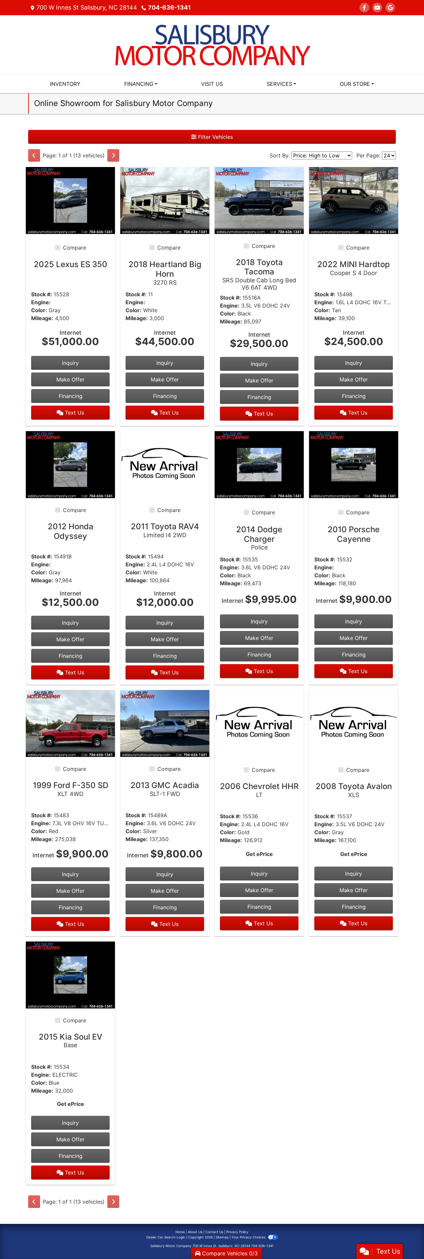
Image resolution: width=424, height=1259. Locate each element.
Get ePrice (259, 854)
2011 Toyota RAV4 (165, 530)
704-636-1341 (169, 7)
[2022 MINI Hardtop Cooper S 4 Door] (353, 200)
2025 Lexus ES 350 (70, 264)
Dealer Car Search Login (165, 1237)
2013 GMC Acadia (165, 788)
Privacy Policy (237, 1232)
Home (180, 1232)
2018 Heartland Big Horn (165, 272)
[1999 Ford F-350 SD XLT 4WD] (70, 722)
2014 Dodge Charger (259, 538)
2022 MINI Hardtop (353, 267)
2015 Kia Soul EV (70, 1040)
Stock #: (41, 294)
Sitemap (222, 1237)
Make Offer (70, 379)
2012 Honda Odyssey (70, 531)
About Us (195, 1232)
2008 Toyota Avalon (354, 789)
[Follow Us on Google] (390, 8)
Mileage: (42, 318)
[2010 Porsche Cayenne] (353, 464)
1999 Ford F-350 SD (70, 788)
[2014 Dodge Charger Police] (259, 464)
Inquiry (70, 363)
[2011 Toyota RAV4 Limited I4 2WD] (164, 464)
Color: (39, 310)
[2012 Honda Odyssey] (70, 464)
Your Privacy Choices (249, 1237)
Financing (70, 396)
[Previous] (34, 155)
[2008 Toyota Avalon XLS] (353, 722)
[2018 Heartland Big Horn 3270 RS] (164, 200)
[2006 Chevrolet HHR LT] (259, 722)
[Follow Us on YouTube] (377, 8)
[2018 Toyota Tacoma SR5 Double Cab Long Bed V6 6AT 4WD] (259, 200)
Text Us (73, 412)
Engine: (41, 302)
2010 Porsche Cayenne (354, 534)
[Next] (113, 155)
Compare (74, 247)
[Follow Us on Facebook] (364, 8)
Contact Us (214, 1232)
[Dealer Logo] (212, 44)
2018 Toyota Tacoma (259, 274)
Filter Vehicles (214, 137)
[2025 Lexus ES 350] (70, 200)
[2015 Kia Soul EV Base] (70, 974)
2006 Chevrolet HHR (259, 789)
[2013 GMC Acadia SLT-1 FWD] (164, 722)
